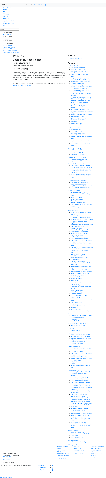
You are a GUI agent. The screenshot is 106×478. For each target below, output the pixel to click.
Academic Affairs (72, 66)
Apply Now (42, 5)
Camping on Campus (76, 131)
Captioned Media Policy (77, 83)
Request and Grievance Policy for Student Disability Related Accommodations (80, 410)
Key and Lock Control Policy (78, 192)
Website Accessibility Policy (78, 442)
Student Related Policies (74, 370)
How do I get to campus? (10, 50)
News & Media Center (9, 20)
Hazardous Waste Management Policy (81, 182)
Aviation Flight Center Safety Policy (80, 79)
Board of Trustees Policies (78, 325)
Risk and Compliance (73, 346)
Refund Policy (74, 406)
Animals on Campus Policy (75, 152)
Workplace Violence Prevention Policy (81, 282)
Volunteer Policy (75, 280)
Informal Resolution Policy (78, 254)
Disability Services (96, 448)
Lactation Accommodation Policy (80, 257)
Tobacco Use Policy (76, 278)
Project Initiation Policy (77, 161)
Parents (18, 5)
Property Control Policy (77, 199)
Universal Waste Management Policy (80, 187)
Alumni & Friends (25, 5)
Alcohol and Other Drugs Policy (79, 226)
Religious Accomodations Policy (79, 270)
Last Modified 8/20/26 (6, 477)
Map (4, 25)
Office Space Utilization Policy (79, 159)
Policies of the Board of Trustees (22, 85)
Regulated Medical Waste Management (81, 186)
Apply (4, 11)
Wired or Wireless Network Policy (80, 311)
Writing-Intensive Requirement (79, 125)
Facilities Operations (73, 190)
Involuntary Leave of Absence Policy (81, 398)
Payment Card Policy (76, 135)
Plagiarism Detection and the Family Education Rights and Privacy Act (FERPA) (80, 102)
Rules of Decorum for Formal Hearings (81, 271)
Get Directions (7, 459)
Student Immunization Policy (78, 422)
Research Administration (74, 333)
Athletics (5, 21)
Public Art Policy (75, 330)
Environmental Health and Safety (77, 180)
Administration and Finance (75, 128)
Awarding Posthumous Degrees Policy (81, 81)
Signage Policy (75, 201)
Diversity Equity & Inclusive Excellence (78, 164)
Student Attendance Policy (78, 119)
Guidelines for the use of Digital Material (82, 304)
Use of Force (74, 435)
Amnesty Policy (75, 73)
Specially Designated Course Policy (80, 118)
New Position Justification (78, 261)
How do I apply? (7, 45)
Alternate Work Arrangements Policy (80, 230)
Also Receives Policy (76, 228)
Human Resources (73, 210)
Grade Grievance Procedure (78, 92)
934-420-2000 (7, 457)
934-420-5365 (72, 60)
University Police (72, 430)
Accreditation (77, 448)
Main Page (70, 445)
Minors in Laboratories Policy (79, 184)
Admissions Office (79, 450)
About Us (5, 16)
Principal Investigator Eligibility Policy (81, 334)
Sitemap (39, 472)
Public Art (70, 328)
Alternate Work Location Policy (79, 231)
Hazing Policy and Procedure (79, 394)
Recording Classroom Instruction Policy (81, 114)
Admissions (6, 18)
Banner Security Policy (77, 290)
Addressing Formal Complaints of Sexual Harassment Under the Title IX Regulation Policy (82, 221)
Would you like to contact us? (11, 52)
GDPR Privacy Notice (76, 302)
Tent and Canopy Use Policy (78, 202)
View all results (8, 34)
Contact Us (94, 457)
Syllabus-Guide (75, 121)
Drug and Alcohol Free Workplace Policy (82, 247)
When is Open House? (9, 47)
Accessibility (40, 465)
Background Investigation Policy (79, 233)
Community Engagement (97, 446)
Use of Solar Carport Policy (78, 208)
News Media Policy (76, 319)
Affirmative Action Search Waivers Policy (82, 224)
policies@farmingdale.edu (75, 58)
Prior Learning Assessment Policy (80, 109)
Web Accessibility (72, 440)
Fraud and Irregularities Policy (79, 356)
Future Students (10, 5)
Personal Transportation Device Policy (81, 405)
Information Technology (74, 285)
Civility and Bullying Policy (78, 237)
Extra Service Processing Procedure (80, 249)
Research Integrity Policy (77, 116)
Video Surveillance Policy (77, 437)
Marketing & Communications (76, 314)
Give (32, 5)
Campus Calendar (79, 453)
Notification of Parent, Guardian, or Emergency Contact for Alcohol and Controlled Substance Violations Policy (81, 401)
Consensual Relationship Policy (79, 238)
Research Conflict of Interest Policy (80, 336)
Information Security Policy (78, 305)
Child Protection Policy (77, 351)
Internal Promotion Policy (77, 256)
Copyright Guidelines (76, 293)
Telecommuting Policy (77, 276)
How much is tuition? (8, 49)
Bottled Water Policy (76, 129)
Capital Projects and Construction (77, 157)
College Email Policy (76, 292)
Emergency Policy (42, 467)
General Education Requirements (79, 90)
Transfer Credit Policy (77, 123)
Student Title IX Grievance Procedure (81, 174)
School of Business (62, 452)
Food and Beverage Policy (78, 133)
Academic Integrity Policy (78, 67)
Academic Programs (62, 446)
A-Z (76, 445)
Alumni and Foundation (74, 148)
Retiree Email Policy (76, 309)
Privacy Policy (74, 307)
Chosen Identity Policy (77, 85)
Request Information (8, 23)
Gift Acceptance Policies (77, 150)
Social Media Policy (76, 321)
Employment (40, 469)
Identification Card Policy (78, 432)
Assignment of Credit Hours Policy (80, 78)
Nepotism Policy (75, 259)
